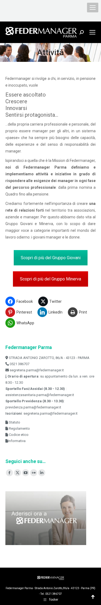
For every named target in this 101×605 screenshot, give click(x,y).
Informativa (17, 441)
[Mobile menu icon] (92, 7)
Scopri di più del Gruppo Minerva (50, 279)
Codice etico (18, 435)
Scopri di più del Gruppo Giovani (51, 257)
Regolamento (19, 428)
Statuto (14, 422)
